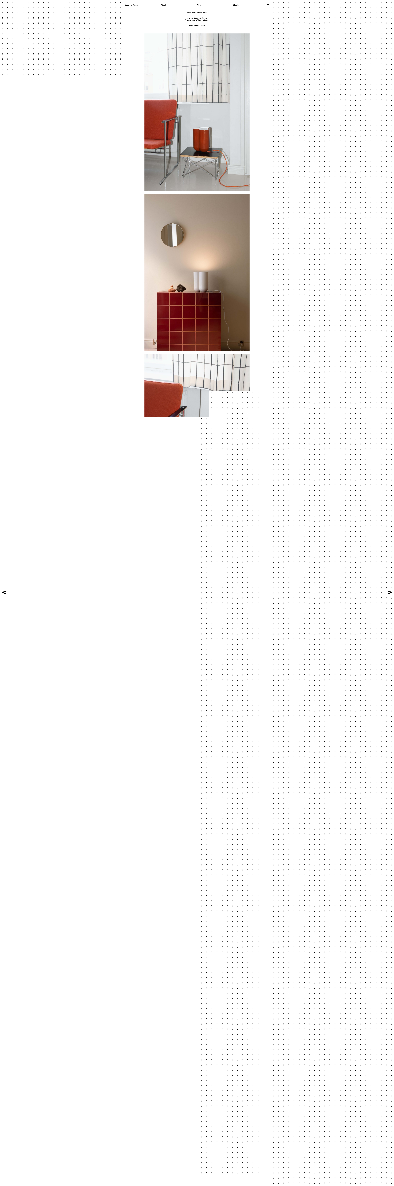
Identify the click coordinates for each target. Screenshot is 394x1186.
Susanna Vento (131, 5)
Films (199, 5)
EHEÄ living (200, 25)
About (163, 5)
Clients (236, 5)
